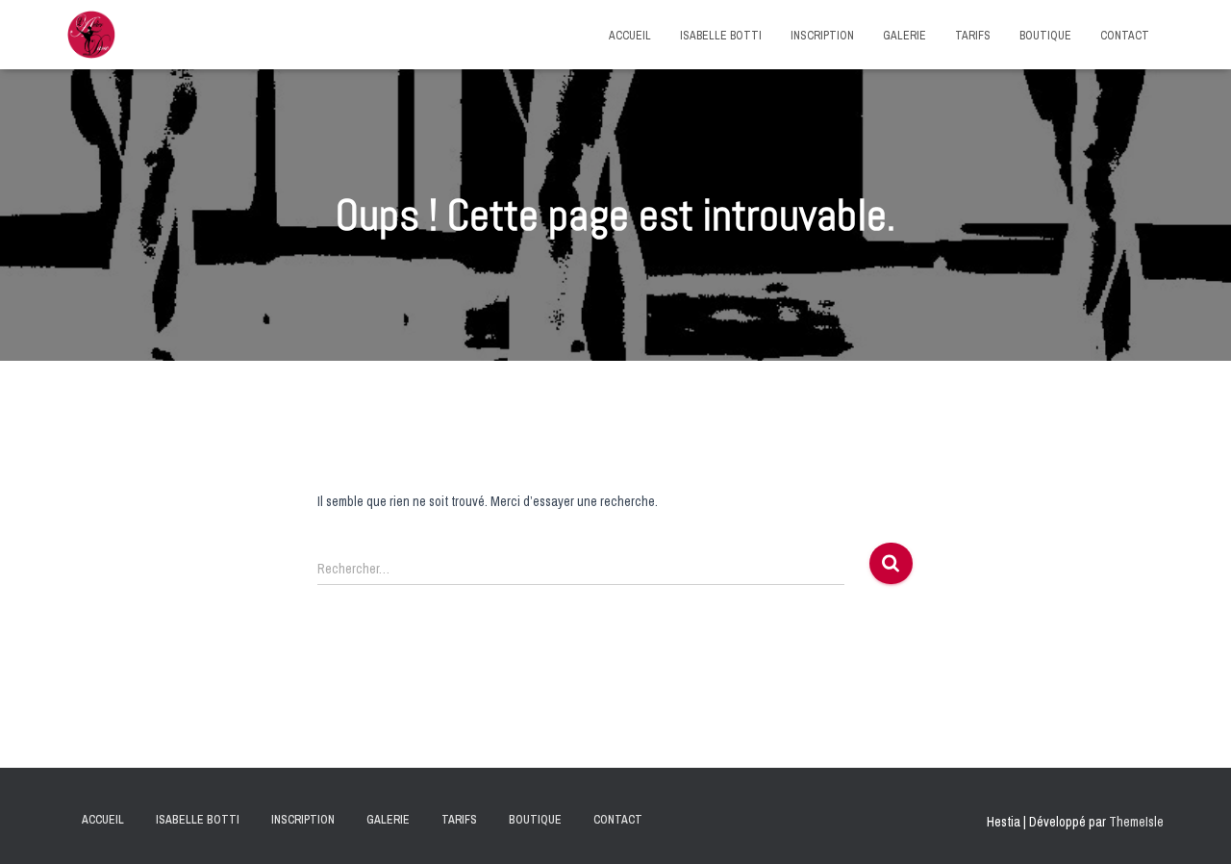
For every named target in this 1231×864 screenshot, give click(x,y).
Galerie (904, 35)
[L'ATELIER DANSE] (91, 35)
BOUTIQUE (1045, 35)
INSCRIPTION (822, 35)
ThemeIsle (1136, 821)
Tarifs (973, 35)
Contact (1124, 35)
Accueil (630, 35)
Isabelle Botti (721, 35)
